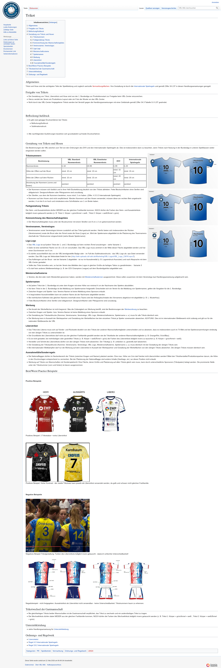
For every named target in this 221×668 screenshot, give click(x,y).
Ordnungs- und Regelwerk (75, 651)
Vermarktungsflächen (100, 86)
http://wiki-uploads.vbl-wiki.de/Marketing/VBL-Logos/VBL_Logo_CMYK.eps (102, 256)
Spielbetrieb (46, 651)
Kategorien (30, 651)
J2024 (90, 651)
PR (38, 651)
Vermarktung (58, 651)
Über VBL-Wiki (40, 665)
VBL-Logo (36, 245)
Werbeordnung (131, 309)
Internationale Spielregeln (144, 86)
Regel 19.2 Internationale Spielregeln (44, 645)
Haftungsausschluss (54, 665)
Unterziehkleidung (61, 629)
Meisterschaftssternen (94, 277)
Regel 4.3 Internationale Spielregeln (43, 642)
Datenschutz (29, 665)
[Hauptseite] (11, 10)
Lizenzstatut (33, 639)
